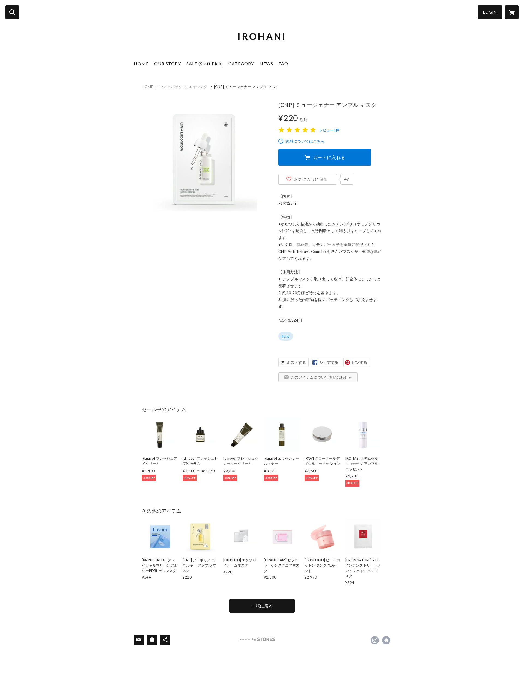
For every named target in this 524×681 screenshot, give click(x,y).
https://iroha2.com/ (386, 640)
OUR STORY (167, 63)
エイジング (198, 86)
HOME (141, 63)
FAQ (283, 63)
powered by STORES (256, 639)
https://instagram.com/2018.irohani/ (375, 640)
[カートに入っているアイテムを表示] (512, 12)
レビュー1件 (329, 130)
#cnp (286, 336)
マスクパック (171, 86)
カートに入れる (329, 157)
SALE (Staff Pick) (204, 63)
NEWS (266, 63)
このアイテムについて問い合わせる (321, 377)
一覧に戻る (262, 605)
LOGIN (490, 12)
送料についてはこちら (305, 141)
